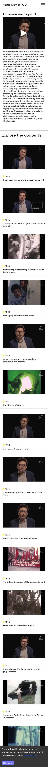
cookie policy (30, 755)
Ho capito (7, 762)
